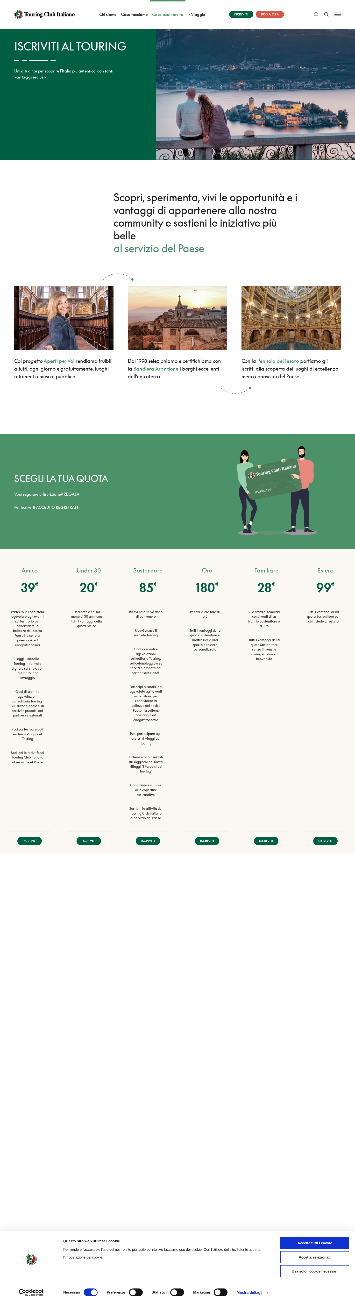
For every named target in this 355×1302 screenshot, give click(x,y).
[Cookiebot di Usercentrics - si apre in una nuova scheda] (31, 1292)
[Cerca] (326, 14)
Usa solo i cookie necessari (315, 1271)
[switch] (136, 1292)
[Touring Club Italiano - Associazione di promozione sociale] (44, 14)
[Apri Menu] (337, 14)
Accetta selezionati (315, 1257)
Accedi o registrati (57, 507)
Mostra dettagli (250, 1292)
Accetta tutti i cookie (315, 1243)
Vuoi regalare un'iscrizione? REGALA (46, 494)
